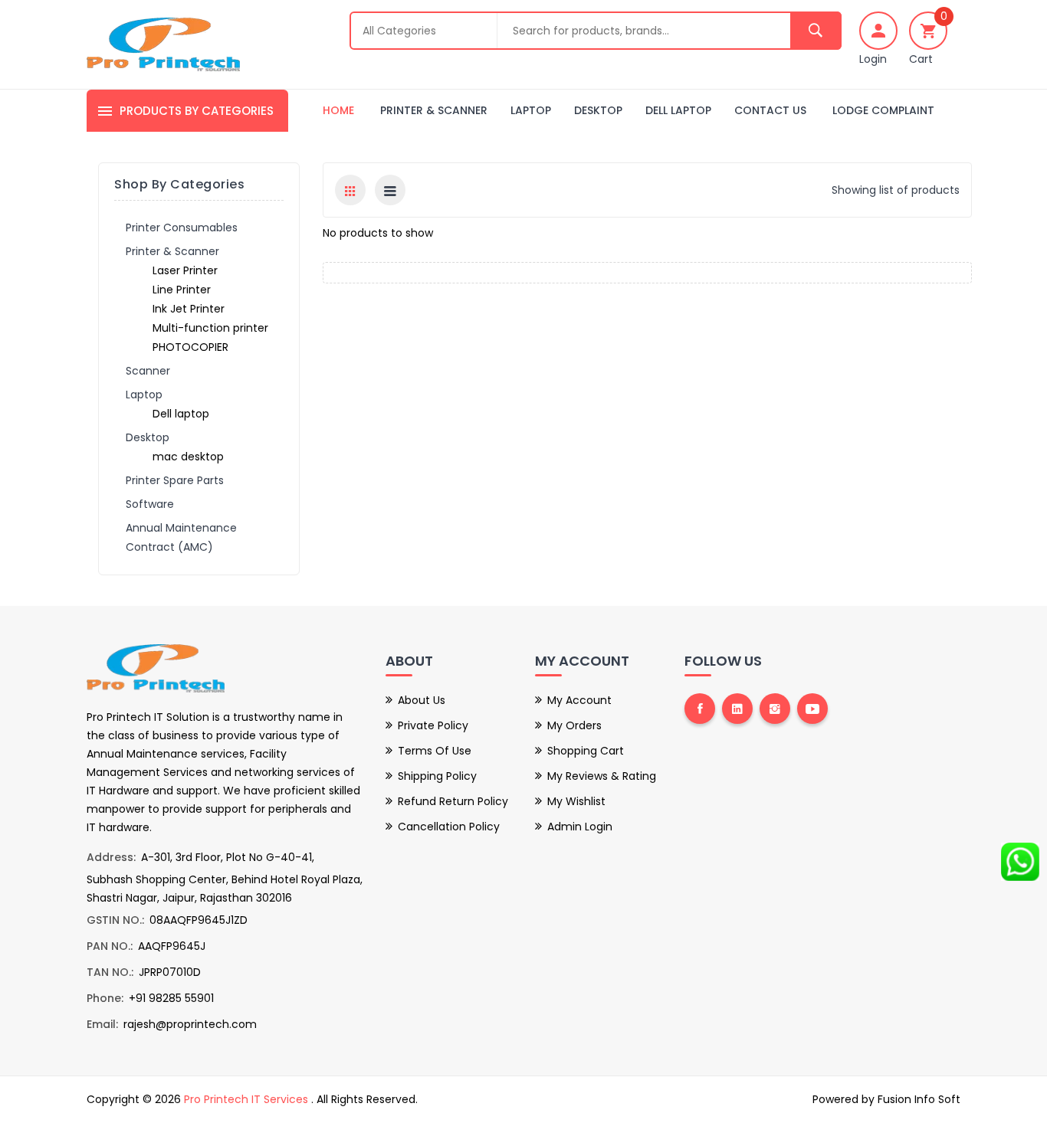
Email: (102, 1024)
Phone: (105, 998)
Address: (111, 857)
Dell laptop (678, 110)
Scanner (148, 370)
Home (338, 110)
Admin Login (579, 826)
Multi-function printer (210, 328)
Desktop (598, 110)
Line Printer (182, 289)
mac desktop (188, 456)
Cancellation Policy (449, 826)
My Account (579, 700)
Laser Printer (185, 270)
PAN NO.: (110, 946)
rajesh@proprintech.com (190, 1024)
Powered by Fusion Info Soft (886, 1099)
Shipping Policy (437, 776)
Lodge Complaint (883, 110)
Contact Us (770, 110)
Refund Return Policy (453, 801)
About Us (421, 700)
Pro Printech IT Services (247, 1099)
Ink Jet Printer (189, 308)
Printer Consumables (182, 227)
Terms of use (434, 750)
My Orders (574, 725)
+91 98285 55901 (171, 998)
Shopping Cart (585, 750)
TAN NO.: (110, 972)
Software (150, 504)
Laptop (530, 110)
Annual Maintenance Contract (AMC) (181, 537)
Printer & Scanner (433, 110)
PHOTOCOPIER (190, 347)
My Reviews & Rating (601, 776)
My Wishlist (576, 801)
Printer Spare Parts (175, 480)
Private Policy (433, 725)
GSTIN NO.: (115, 920)
